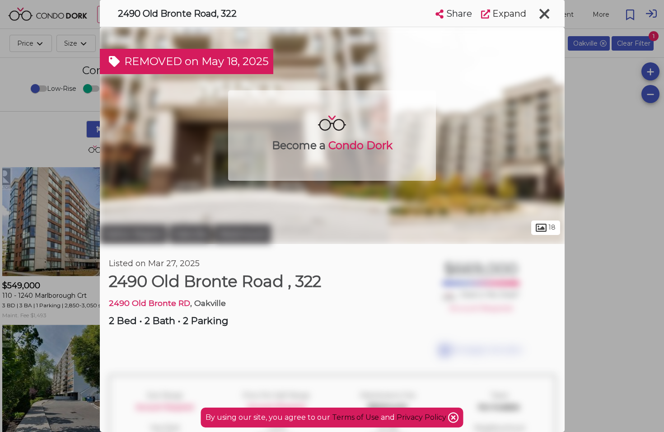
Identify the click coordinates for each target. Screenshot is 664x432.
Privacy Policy (422, 417)
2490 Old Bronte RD (149, 303)
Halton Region (133, 234)
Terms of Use (355, 417)
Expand (508, 13)
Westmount (242, 234)
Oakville (190, 234)
